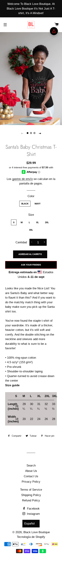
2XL (47, 222)
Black (24, 203)
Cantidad (21, 242)
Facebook (33, 508)
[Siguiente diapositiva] (40, 133)
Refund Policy (31, 500)
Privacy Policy (31, 481)
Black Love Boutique (36, 532)
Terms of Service (31, 489)
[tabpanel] (31, 78)
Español (29, 523)
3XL (31, 230)
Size (31, 214)
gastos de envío (22, 179)
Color (31, 196)
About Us (31, 471)
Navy (37, 203)
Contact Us (31, 476)
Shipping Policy (31, 495)
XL (37, 222)
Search (31, 465)
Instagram (33, 513)
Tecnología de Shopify (31, 537)
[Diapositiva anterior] (22, 133)
